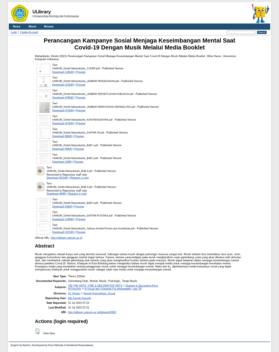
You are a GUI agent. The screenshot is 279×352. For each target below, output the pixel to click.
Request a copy (79, 177)
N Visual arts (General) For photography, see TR (113, 288)
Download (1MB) (62, 161)
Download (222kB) (63, 84)
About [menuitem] (32, 26)
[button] (37, 331)
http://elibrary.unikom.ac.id (66, 237)
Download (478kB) (63, 97)
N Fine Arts (74, 288)
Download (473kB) (63, 123)
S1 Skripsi (74, 293)
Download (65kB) (62, 206)
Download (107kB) (63, 232)
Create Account (29, 32)
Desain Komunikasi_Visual (99, 293)
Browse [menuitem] (49, 26)
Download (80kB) (62, 136)
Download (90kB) (62, 148)
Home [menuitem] (16, 26)
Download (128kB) (63, 219)
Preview (80, 72)
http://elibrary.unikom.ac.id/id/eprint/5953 (92, 312)
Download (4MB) (56, 193)
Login (14, 32)
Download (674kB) (63, 110)
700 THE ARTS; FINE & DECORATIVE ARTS (95, 285)
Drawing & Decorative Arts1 (142, 285)
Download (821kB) (57, 177)
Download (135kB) (63, 72)
